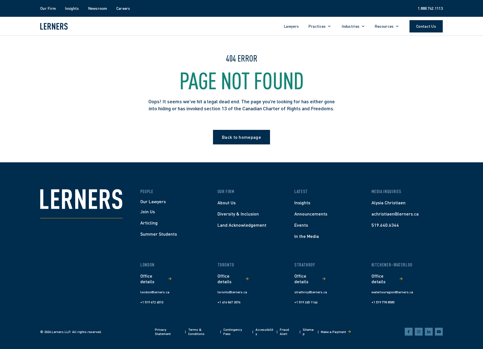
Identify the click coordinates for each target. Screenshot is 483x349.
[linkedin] (429, 332)
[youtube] (439, 332)
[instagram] (419, 332)
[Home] (81, 199)
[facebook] (409, 332)
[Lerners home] (54, 26)
